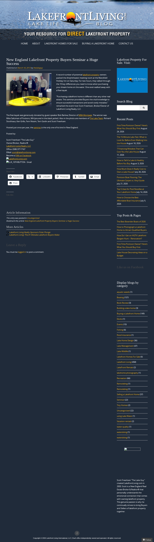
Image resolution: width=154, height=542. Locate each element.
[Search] (144, 107)
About (36, 43)
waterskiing (122, 432)
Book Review (122, 302)
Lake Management (125, 346)
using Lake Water (124, 416)
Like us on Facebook (130, 267)
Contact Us (126, 43)
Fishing (120, 329)
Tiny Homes (122, 405)
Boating (120, 297)
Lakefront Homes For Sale (61, 43)
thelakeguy (38, 68)
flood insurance (124, 335)
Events (120, 324)
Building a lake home (126, 308)
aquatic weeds (123, 292)
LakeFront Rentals (125, 367)
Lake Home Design (125, 340)
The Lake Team (96, 118)
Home (24, 43)
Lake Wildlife (122, 351)
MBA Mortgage (85, 115)
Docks (119, 319)
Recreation (121, 378)
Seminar (120, 399)
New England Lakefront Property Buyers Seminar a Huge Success (52, 221)
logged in (22, 252)
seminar (37, 127)
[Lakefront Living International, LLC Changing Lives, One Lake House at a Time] (77, 19)
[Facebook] (77, 533)
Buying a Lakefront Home (128, 313)
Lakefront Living (124, 362)
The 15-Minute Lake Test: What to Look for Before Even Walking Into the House (132, 140)
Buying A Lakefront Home (98, 43)
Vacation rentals (124, 421)
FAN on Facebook (23, 155)
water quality (123, 426)
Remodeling (122, 383)
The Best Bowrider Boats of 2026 (131, 221)
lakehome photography (127, 372)
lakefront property (91, 74)
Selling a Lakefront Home (128, 394)
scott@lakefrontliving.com (23, 152)
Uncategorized (33, 218)
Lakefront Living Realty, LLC (18, 146)
